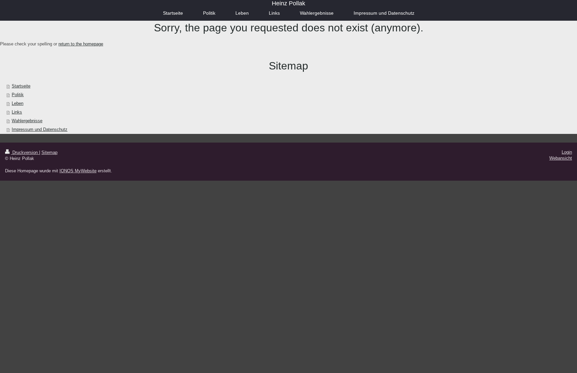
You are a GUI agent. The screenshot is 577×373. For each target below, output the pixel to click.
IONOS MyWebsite (78, 170)
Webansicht (560, 158)
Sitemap (49, 152)
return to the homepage (80, 43)
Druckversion (25, 152)
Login (567, 152)
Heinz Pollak (288, 3)
